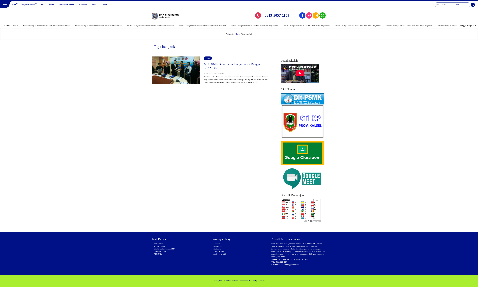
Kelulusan (83, 5)
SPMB (51, 5)
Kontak (104, 5)
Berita (94, 5)
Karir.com (217, 249)
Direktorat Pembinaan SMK (164, 249)
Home (4, 4)
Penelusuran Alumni (66, 5)
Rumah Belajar (159, 246)
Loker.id (216, 244)
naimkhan (262, 281)
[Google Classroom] (302, 153)
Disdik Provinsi (160, 251)
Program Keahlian (28, 5)
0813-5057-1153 (277, 15)
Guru (42, 5)
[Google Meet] (302, 178)
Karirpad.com (218, 251)
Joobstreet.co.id (219, 254)
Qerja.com (217, 246)
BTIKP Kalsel (159, 254)
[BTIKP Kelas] (302, 117)
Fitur (14, 5)
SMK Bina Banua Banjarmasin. (237, 281)
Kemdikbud (158, 244)
